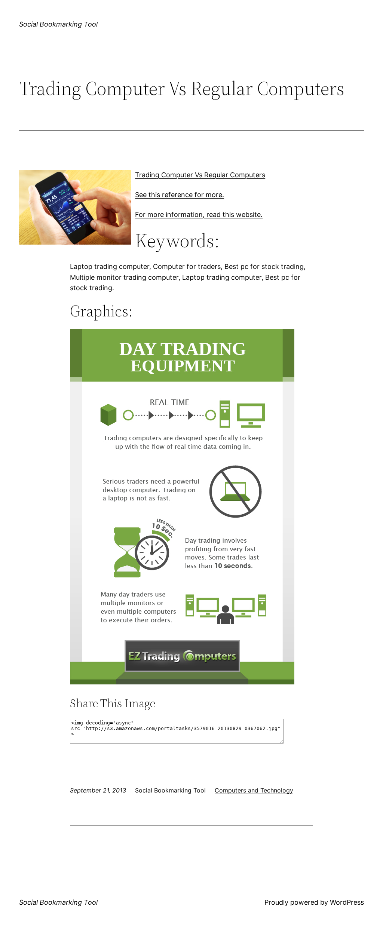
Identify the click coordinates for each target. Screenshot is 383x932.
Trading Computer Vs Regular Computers (200, 175)
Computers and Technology (254, 790)
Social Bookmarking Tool (58, 24)
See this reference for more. (179, 195)
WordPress (347, 902)
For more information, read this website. (199, 214)
